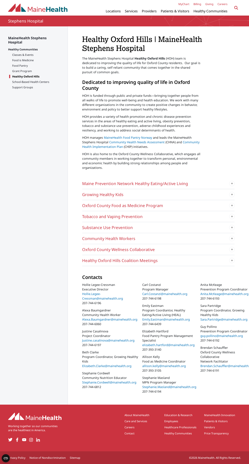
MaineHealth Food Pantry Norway (128, 137)
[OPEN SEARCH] (236, 8)
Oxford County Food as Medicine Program (122, 205)
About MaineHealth (136, 415)
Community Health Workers (108, 238)
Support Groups (22, 87)
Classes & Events (23, 55)
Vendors (209, 427)
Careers (222, 4)
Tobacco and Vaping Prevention (112, 216)
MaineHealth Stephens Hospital (27, 40)
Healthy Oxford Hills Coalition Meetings (120, 260)
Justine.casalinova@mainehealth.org (108, 340)
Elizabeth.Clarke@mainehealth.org (106, 366)
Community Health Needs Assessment (137, 142)
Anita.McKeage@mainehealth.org (224, 294)
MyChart (183, 4)
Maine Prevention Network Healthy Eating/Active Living (135, 183)
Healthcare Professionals (180, 427)
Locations (113, 11)
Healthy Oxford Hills (25, 76)
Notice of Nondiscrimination (47, 458)
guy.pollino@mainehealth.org (221, 336)
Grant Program (22, 71)
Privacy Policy (16, 458)
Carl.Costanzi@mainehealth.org (164, 294)
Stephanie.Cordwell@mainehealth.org (109, 382)
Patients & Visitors (175, 11)
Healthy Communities (210, 11)
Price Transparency (216, 433)
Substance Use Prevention (107, 227)
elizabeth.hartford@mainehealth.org (168, 345)
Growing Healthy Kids (102, 194)
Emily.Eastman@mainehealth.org (166, 319)
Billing (197, 4)
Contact (129, 433)
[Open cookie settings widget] (6, 458)
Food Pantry (20, 65)
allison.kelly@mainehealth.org (164, 366)
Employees (171, 421)
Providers (149, 11)
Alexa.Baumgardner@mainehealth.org (109, 319)
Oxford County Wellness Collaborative (118, 249)
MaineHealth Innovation (219, 415)
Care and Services (135, 421)
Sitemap (75, 458)
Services (131, 11)
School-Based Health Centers (30, 82)
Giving (209, 4)
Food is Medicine (23, 60)
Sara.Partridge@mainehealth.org (223, 319)
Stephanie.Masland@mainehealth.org (169, 387)
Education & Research (178, 415)
